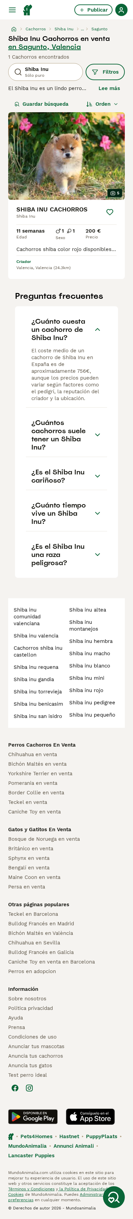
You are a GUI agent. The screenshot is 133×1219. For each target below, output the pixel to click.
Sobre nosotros (27, 999)
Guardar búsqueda (46, 104)
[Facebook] (15, 1088)
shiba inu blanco (89, 666)
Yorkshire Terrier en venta (40, 773)
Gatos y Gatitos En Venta (39, 829)
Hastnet (69, 1136)
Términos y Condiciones (31, 1189)
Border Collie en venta (36, 793)
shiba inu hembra (91, 641)
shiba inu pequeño (92, 715)
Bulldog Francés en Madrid (41, 924)
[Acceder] (121, 10)
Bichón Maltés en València (40, 933)
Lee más (109, 88)
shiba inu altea (87, 610)
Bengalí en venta (28, 868)
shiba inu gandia (34, 679)
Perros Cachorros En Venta (42, 745)
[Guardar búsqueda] (114, 1197)
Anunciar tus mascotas (36, 1046)
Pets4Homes (36, 1136)
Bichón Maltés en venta (37, 764)
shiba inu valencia (36, 636)
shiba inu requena (36, 667)
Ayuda (15, 1018)
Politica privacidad (30, 1008)
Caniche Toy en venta (34, 812)
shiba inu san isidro (38, 716)
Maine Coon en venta (34, 877)
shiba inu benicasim (38, 704)
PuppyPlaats (101, 1136)
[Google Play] (33, 1116)
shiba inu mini (86, 678)
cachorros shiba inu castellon (38, 651)
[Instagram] (29, 1088)
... (82, 29)
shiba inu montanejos (83, 625)
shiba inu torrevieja (38, 692)
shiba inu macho (89, 653)
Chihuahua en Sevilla (34, 943)
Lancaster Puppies (31, 1155)
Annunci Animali (74, 1146)
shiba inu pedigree (92, 703)
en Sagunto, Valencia (44, 47)
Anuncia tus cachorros (35, 1056)
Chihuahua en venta (32, 754)
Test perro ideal (27, 1075)
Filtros (111, 72)
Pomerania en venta (32, 783)
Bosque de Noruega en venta (44, 839)
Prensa (16, 1027)
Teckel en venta (27, 802)
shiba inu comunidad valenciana (27, 617)
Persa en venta (26, 887)
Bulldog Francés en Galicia (41, 952)
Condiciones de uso (32, 1037)
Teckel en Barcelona (33, 914)
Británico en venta (30, 849)
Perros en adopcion (32, 971)
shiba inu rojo (86, 690)
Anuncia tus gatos (30, 1065)
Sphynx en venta (28, 858)
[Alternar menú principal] (12, 10)
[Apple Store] (90, 1116)
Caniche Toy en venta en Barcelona (51, 962)
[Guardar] (110, 212)
